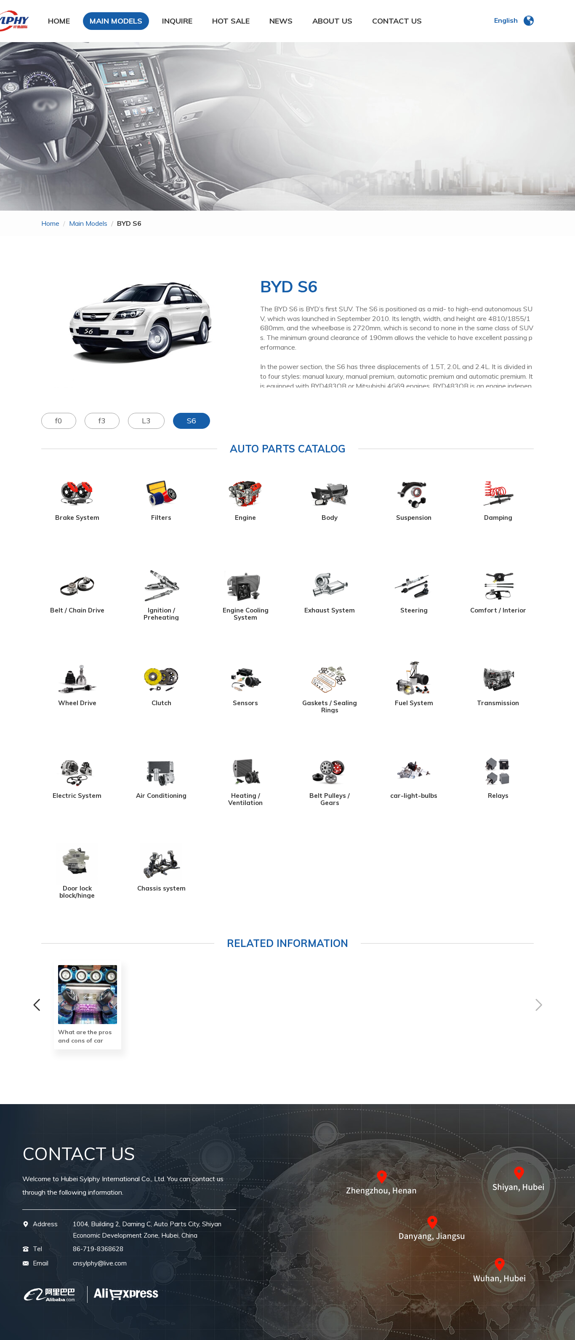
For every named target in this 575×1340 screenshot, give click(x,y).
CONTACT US (397, 21)
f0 (58, 420)
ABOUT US (332, 21)
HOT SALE (231, 21)
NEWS (281, 21)
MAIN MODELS (116, 21)
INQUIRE (177, 21)
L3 (146, 420)
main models (88, 223)
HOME (59, 21)
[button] (36, 1005)
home (50, 223)
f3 (102, 420)
